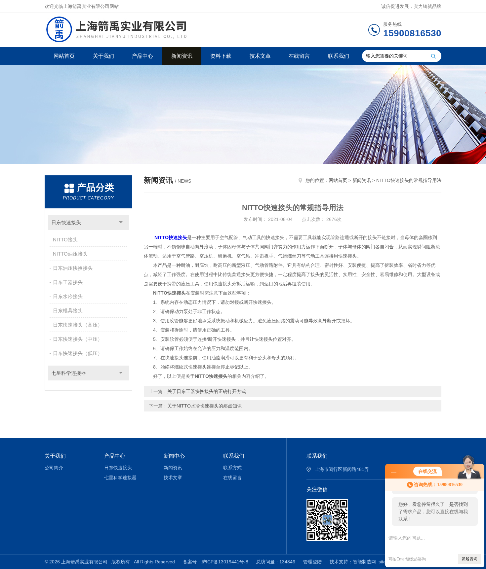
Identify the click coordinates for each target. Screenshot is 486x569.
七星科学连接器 (68, 373)
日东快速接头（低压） (77, 353)
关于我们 (103, 56)
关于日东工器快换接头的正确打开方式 (206, 391)
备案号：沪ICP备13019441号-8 (215, 561)
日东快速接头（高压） (77, 325)
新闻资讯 (181, 56)
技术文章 (260, 56)
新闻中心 (174, 456)
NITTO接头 (65, 239)
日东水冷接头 (68, 296)
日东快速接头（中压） (77, 339)
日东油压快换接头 (73, 268)
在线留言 (299, 56)
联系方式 (232, 467)
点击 (121, 222)
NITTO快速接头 (170, 237)
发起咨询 (469, 558)
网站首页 (64, 56)
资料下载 (220, 56)
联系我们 (338, 56)
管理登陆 (312, 561)
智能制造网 (364, 561)
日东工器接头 (68, 282)
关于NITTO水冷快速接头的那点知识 (204, 406)
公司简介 (54, 467)
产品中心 (142, 56)
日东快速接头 (66, 222)
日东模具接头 (68, 310)
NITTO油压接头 (70, 254)
